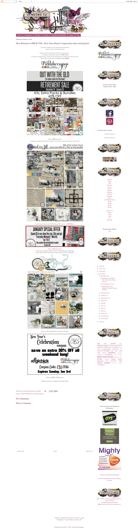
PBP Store (37, 35)
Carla (109, 216)
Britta (109, 205)
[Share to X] (53, 391)
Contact (71, 35)
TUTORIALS (101, 365)
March (103, 313)
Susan (110, 203)
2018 (100, 266)
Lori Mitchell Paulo (109, 200)
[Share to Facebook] (55, 391)
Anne (109, 231)
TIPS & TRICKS (117, 363)
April (102, 311)
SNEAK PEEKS (116, 359)
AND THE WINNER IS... (109, 343)
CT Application (28, 35)
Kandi (109, 212)
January (103, 318)
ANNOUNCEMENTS (27, 394)
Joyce (109, 187)
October (103, 295)
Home (19, 35)
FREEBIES (112, 353)
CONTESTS (115, 349)
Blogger (81, 527)
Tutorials (46, 35)
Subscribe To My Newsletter (59, 35)
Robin (109, 198)
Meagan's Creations (74, 518)
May (102, 308)
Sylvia (109, 181)
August (103, 300)
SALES (99, 359)
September (104, 298)
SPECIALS (100, 361)
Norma (110, 188)
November (104, 293)
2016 (100, 271)
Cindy (109, 214)
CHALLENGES (106, 349)
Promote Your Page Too (109, 137)
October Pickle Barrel (109, 85)
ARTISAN (112, 345)
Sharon (109, 207)
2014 (100, 321)
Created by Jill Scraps (110, 134)
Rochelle (109, 196)
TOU (78, 35)
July (102, 303)
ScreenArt (106, 359)
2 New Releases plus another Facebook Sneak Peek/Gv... (108, 288)
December (104, 276)
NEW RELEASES (38, 394)
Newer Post (20, 451)
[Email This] (50, 391)
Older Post (89, 451)
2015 (100, 274)
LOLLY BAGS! (118, 354)
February (103, 316)
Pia (110, 218)
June (102, 306)
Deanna (109, 194)
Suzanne (109, 192)
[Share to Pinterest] (57, 391)
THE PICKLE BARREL (109, 362)
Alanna (110, 179)
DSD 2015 (114, 351)
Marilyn (109, 190)
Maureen (109, 185)
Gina (109, 183)
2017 (100, 268)
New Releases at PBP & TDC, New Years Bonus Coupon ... (108, 280)
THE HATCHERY (111, 361)
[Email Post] (45, 391)
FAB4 (120, 351)
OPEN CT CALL (118, 357)
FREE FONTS (101, 353)
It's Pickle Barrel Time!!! (107, 284)
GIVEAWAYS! (109, 354)
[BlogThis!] (51, 391)
